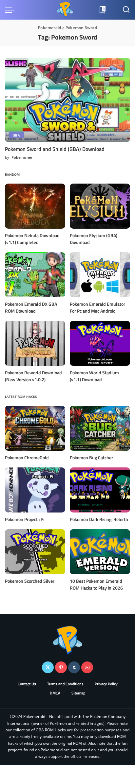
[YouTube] (87, 667)
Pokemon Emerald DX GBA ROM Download (31, 307)
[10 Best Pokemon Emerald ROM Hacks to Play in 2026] (100, 551)
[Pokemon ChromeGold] (35, 428)
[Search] (126, 10)
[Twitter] (48, 667)
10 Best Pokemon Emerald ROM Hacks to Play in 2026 (96, 584)
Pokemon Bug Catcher (91, 457)
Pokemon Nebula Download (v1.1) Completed (32, 239)
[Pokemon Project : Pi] (35, 490)
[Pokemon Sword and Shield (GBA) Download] (67, 100)
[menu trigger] (11, 10)
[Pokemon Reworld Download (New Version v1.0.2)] (35, 343)
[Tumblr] (74, 667)
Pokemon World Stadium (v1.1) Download (94, 376)
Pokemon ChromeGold (27, 457)
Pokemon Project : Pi (24, 519)
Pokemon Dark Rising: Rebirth (99, 519)
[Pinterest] (61, 667)
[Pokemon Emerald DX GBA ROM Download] (35, 274)
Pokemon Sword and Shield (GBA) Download (55, 149)
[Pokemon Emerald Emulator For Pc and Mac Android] (100, 274)
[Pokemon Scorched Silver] (35, 551)
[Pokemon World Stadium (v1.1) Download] (100, 343)
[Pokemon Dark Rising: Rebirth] (100, 490)
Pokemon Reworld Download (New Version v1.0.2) (33, 376)
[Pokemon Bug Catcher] (100, 428)
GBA (16, 135)
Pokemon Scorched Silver (29, 581)
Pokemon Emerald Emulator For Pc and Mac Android (97, 307)
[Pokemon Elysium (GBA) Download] (100, 206)
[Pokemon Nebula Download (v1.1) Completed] (35, 206)
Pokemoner (22, 157)
